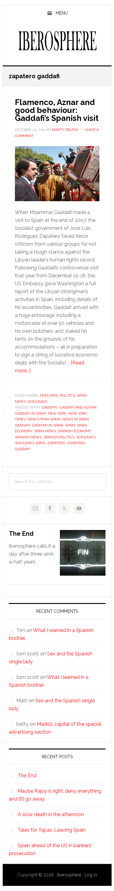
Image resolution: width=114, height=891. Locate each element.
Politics (67, 395)
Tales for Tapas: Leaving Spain (52, 830)
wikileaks (86, 437)
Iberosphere (57, 40)
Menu (62, 13)
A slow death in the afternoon (51, 814)
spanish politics (58, 437)
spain (70, 425)
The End (21, 533)
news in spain (75, 419)
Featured (49, 395)
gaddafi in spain (30, 413)
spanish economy (74, 431)
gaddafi (49, 407)
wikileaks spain (30, 443)
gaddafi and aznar (78, 407)
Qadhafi (22, 425)
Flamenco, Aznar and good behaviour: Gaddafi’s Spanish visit (56, 110)
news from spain (43, 419)
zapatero (56, 443)
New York (57, 413)
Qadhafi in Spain (47, 425)
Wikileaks (37, 401)
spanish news (28, 437)
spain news (45, 431)
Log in (91, 874)
